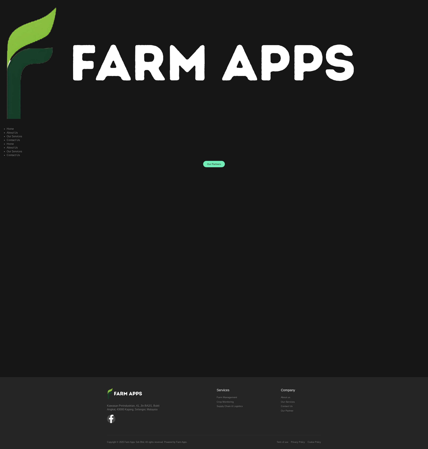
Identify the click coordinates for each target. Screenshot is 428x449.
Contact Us (13, 140)
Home (10, 128)
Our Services (14, 136)
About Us (12, 132)
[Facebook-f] (111, 419)
